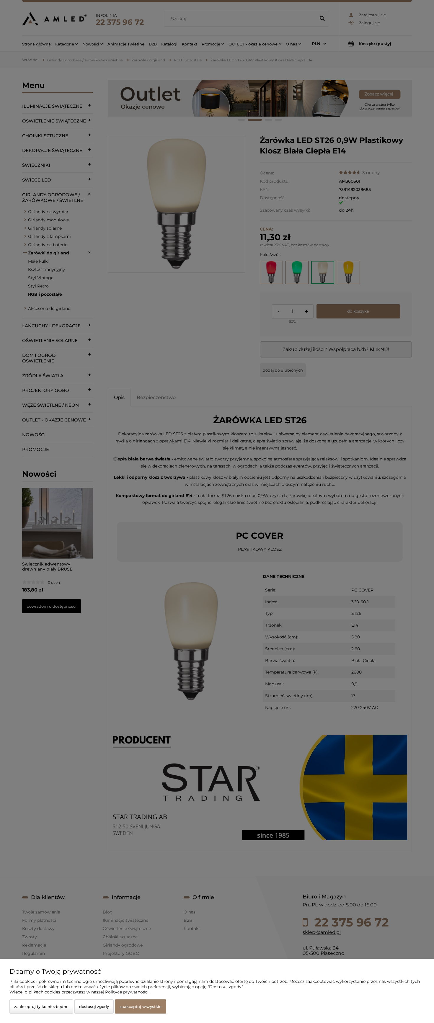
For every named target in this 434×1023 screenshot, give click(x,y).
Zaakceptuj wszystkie (140, 1006)
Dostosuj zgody (94, 1006)
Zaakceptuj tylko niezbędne (41, 1006)
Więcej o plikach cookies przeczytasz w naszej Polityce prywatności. (79, 992)
